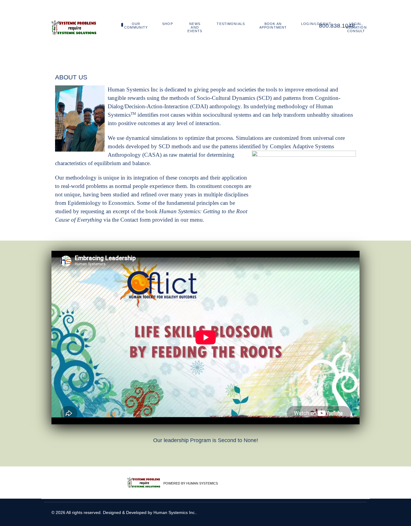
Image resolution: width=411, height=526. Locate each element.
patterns (229, 146)
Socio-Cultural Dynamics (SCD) (234, 98)
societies (246, 89)
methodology (81, 177)
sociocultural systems (227, 115)
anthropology (224, 106)
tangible (117, 98)
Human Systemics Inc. (174, 512)
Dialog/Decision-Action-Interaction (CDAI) (158, 106)
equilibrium (107, 163)
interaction (207, 123)
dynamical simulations (151, 138)
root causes (172, 115)
